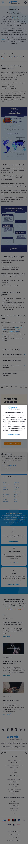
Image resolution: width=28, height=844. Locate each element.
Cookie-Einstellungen (14, 434)
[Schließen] (25, 406)
